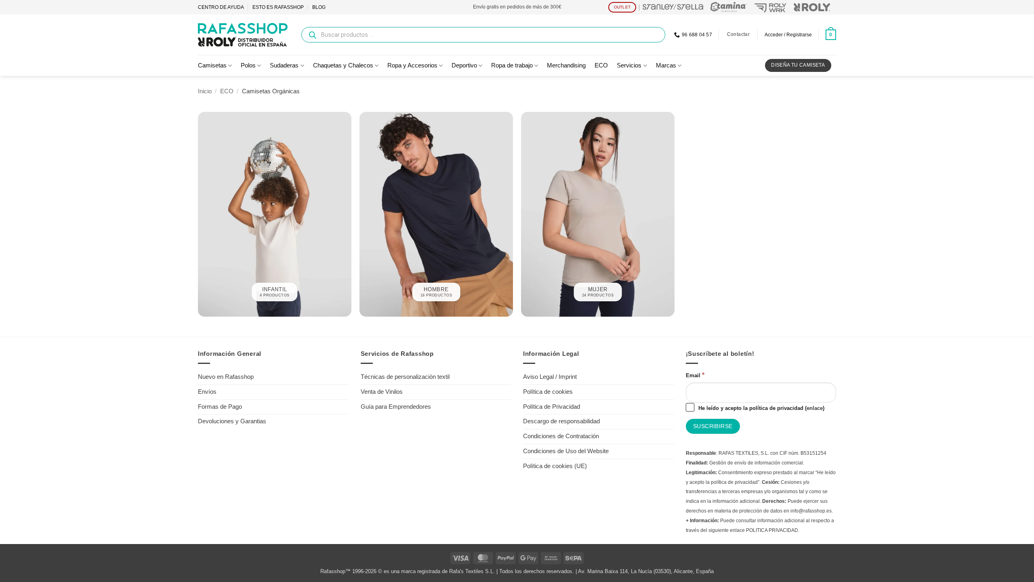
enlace (815, 408)
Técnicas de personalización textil (405, 377)
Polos (248, 65)
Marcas (666, 65)
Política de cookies (548, 392)
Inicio (205, 91)
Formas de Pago (220, 406)
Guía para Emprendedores (396, 406)
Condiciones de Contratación (561, 436)
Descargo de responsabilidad (561, 421)
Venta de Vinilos (382, 392)
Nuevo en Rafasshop (226, 377)
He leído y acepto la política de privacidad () (760, 408)
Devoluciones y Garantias (232, 421)
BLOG (319, 7)
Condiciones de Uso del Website (566, 451)
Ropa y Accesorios (412, 65)
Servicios (629, 65)
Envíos (207, 392)
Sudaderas (284, 65)
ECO (601, 65)
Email (695, 374)
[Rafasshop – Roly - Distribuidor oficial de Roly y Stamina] (243, 34)
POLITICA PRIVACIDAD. (772, 530)
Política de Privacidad (551, 406)
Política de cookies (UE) (555, 466)
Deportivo (464, 65)
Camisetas (212, 65)
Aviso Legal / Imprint (550, 377)
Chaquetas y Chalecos (343, 65)
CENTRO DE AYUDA (221, 7)
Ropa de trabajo (512, 65)
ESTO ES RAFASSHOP (278, 7)
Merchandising (566, 65)
